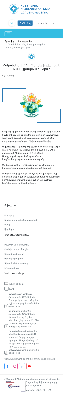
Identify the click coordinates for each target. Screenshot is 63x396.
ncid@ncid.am (16, 283)
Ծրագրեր (9, 215)
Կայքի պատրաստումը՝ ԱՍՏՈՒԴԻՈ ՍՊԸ (31, 390)
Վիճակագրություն (13, 258)
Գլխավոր (10, 41)
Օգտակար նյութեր (14, 254)
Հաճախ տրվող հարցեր (16, 249)
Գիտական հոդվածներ (16, 263)
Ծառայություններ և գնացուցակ (21, 220)
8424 (11, 289)
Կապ (7, 224)
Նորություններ (25, 41)
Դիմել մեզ (25, 23)
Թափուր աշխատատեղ (16, 244)
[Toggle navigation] (8, 33)
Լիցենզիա (9, 229)
